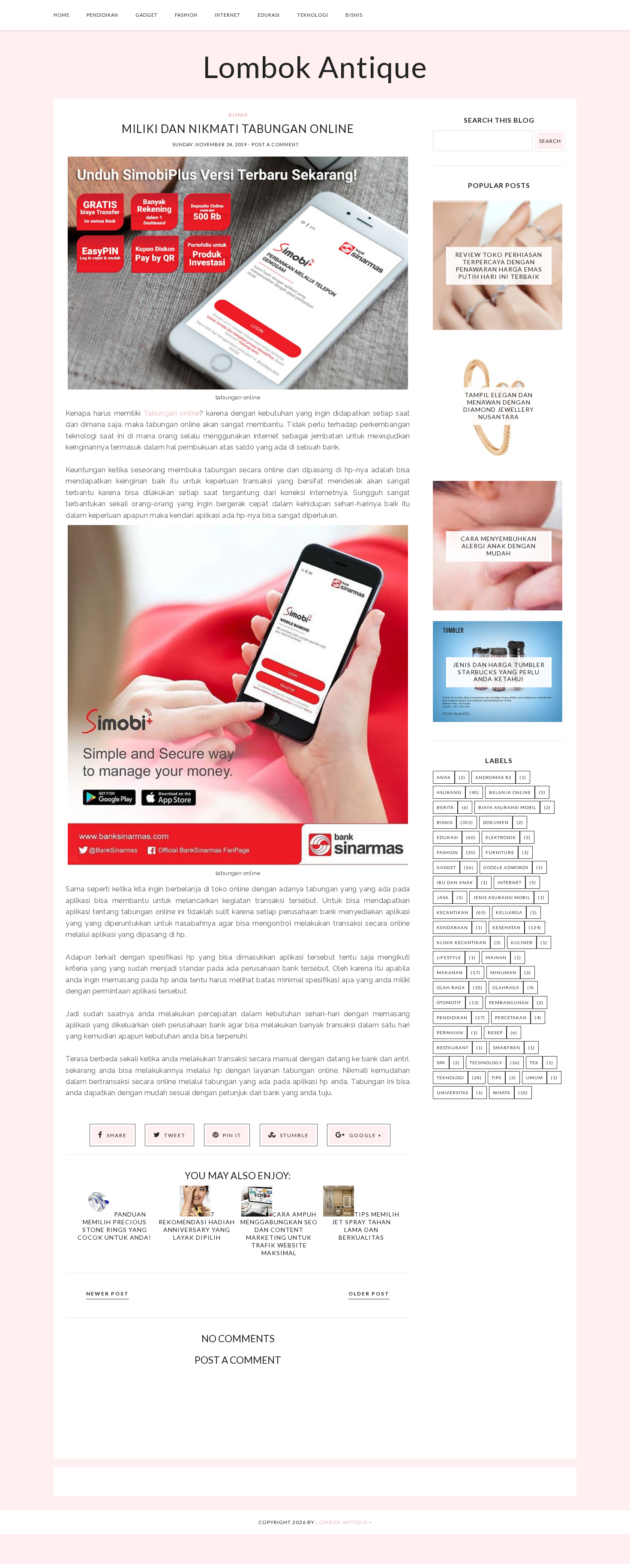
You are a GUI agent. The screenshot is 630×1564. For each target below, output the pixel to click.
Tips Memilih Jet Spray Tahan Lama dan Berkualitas (365, 1226)
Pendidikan (102, 15)
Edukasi (269, 15)
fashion (447, 852)
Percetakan (511, 1017)
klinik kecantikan (461, 942)
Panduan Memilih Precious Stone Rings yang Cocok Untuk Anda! (114, 1226)
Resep (495, 1032)
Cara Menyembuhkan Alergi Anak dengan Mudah (499, 546)
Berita (445, 807)
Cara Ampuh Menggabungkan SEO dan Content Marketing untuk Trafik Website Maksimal (279, 1233)
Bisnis (354, 15)
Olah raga (451, 987)
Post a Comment (275, 144)
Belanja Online (510, 792)
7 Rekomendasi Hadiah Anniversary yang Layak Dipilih (197, 1226)
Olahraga (505, 987)
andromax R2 (493, 777)
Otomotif (449, 1002)
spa (441, 1062)
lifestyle (449, 957)
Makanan (450, 972)
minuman (503, 972)
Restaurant (452, 1047)
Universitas (452, 1092)
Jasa (443, 897)
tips (496, 1077)
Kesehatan (506, 927)
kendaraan (452, 927)
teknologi (450, 1077)
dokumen (496, 822)
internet (510, 882)
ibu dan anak (455, 882)
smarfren (506, 1047)
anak (444, 777)
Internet (227, 15)
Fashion (186, 15)
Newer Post (107, 1293)
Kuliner (522, 942)
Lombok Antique (315, 66)
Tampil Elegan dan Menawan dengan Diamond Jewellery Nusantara (498, 405)
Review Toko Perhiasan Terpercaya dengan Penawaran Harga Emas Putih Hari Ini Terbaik (498, 265)
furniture (500, 852)
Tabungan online (172, 413)
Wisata (501, 1092)
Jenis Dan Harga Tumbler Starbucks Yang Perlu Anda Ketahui (499, 672)
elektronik (501, 837)
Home (61, 15)
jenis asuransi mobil (501, 897)
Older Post (369, 1293)
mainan (496, 957)
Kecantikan (452, 912)
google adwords (505, 867)
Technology (486, 1062)
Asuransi (449, 792)
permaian (450, 1032)
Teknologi (312, 15)
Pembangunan (509, 1002)
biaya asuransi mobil (507, 807)
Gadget (146, 15)
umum (534, 1077)
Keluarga (509, 912)
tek (534, 1062)
